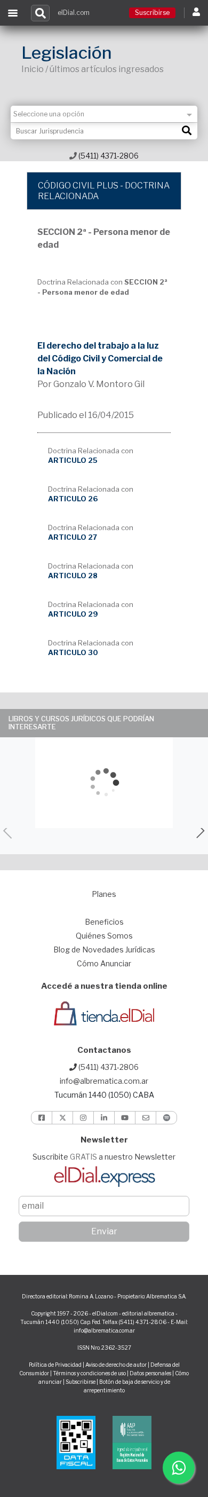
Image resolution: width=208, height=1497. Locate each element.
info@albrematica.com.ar (104, 1080)
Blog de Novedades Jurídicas (104, 949)
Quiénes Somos (104, 935)
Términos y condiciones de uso (89, 1373)
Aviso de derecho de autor (116, 1364)
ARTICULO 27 (72, 537)
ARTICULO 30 (73, 652)
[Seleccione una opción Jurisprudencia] (104, 114)
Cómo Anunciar (104, 963)
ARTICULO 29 (73, 614)
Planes (104, 894)
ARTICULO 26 (73, 498)
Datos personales (150, 1373)
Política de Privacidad (55, 1364)
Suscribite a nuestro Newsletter (104, 1156)
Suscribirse (152, 13)
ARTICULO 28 (73, 575)
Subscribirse (81, 1381)
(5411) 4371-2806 (108, 155)
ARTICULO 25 (73, 460)
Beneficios (104, 921)
